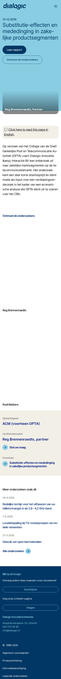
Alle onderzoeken (13, 551)
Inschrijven (30, 589)
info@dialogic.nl (11, 630)
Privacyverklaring (12, 660)
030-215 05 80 (11, 626)
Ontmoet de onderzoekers (22, 59)
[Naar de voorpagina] (15, 6)
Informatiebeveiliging (14, 668)
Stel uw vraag (17, 447)
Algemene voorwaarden (16, 652)
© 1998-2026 (10, 645)
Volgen (30, 607)
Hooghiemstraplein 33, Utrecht (20, 623)
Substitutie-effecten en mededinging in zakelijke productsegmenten (32, 464)
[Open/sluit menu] (56, 6)
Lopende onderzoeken (15, 675)
